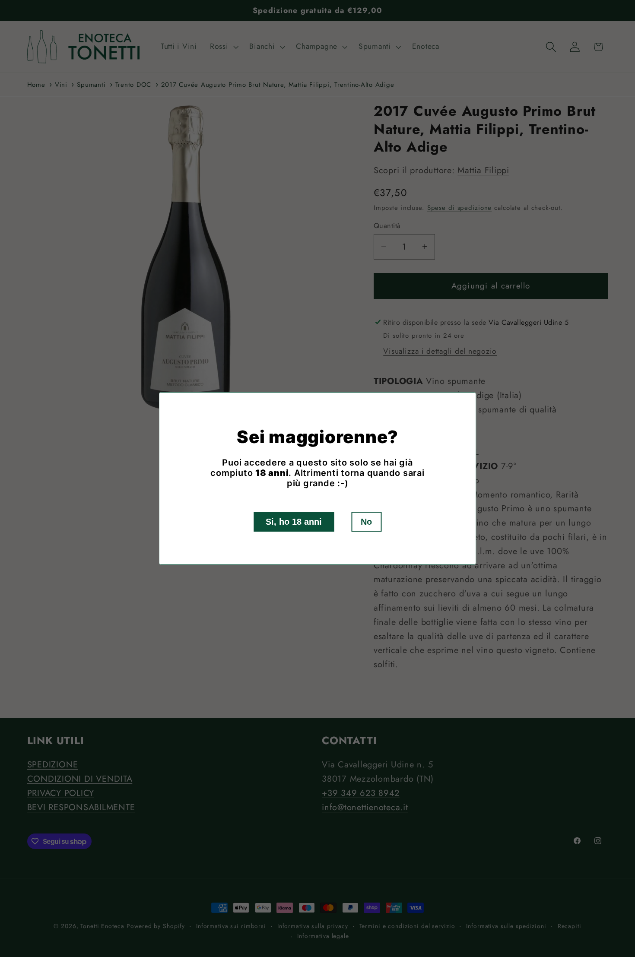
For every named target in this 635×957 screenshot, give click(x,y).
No (366, 521)
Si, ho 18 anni (294, 521)
